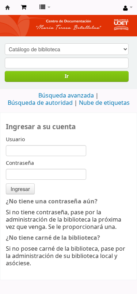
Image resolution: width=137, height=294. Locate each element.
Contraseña (20, 163)
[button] (23, 7)
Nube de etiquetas (104, 103)
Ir (67, 76)
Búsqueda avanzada (66, 95)
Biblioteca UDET (7, 7)
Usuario (15, 139)
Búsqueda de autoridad (40, 103)
